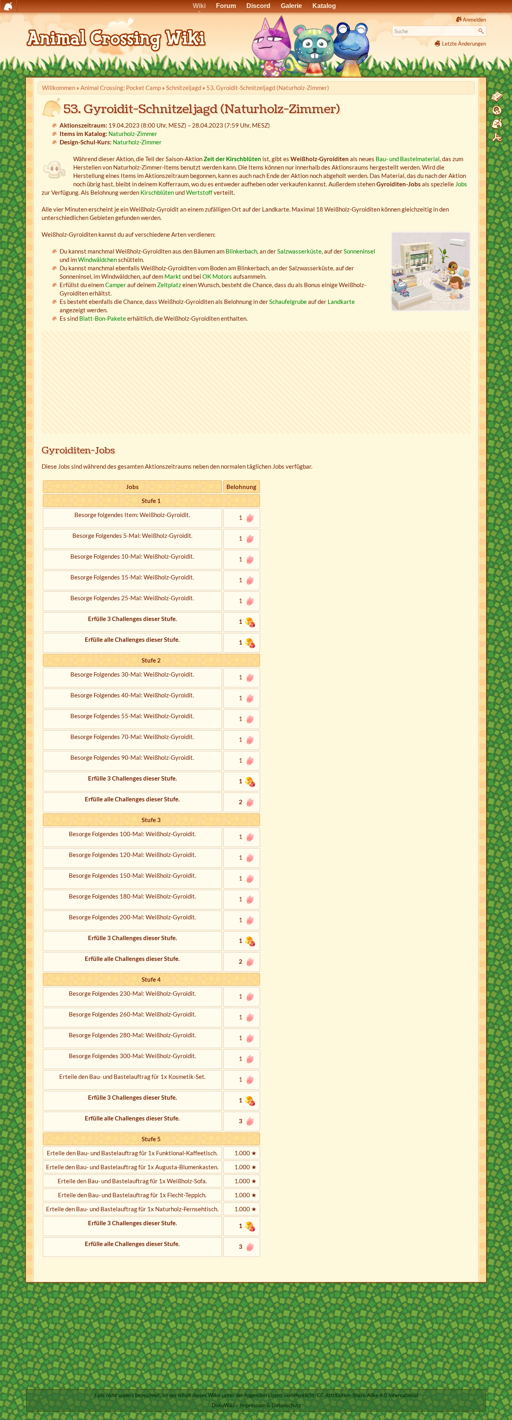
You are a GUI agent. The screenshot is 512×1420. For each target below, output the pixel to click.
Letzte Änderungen (464, 43)
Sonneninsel (359, 251)
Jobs (461, 184)
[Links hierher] (496, 124)
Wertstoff (199, 192)
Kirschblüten (157, 192)
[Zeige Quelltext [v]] (496, 97)
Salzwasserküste (299, 251)
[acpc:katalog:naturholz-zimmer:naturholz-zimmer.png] (431, 272)
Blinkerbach (241, 251)
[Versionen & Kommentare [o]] (496, 110)
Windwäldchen (97, 259)
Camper (115, 284)
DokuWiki (223, 1405)
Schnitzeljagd (183, 87)
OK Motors (217, 276)
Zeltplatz (169, 284)
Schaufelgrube (288, 301)
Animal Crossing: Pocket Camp (120, 87)
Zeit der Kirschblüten (232, 158)
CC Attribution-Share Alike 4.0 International (367, 1395)
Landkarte (341, 301)
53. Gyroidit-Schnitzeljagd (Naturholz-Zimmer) (267, 87)
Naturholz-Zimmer (132, 133)
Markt (172, 276)
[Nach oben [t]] (496, 137)
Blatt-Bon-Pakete (102, 318)
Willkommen (58, 87)
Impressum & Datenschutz (270, 1405)
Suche (482, 31)
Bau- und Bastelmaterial (408, 158)
